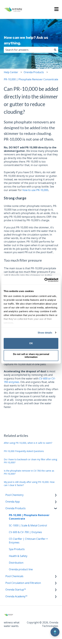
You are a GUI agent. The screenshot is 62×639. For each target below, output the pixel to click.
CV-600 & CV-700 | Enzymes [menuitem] (25, 532)
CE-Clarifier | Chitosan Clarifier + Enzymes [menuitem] (28, 540)
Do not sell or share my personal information (31, 355)
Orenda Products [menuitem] (15, 508)
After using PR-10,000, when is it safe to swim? (28, 442)
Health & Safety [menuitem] (18, 556)
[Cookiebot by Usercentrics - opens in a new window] (44, 280)
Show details (45, 332)
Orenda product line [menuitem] (21, 569)
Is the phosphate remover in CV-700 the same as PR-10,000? (29, 472)
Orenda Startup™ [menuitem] (15, 589)
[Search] (55, 50)
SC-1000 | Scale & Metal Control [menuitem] (28, 525)
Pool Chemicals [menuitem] (14, 576)
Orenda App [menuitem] (12, 501)
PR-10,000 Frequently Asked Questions (24, 451)
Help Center (11, 72)
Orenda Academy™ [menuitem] (16, 596)
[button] (55, 495)
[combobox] (28, 50)
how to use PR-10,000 (35, 190)
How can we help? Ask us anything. (26, 40)
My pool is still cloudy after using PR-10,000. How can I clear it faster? (29, 483)
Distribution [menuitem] (16, 562)
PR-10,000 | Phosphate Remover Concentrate (31, 79)
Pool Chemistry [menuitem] (14, 495)
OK (31, 343)
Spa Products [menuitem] (17, 549)
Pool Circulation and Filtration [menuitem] (23, 583)
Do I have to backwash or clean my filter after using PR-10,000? (30, 461)
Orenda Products (34, 72)
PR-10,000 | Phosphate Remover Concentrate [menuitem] (29, 516)
